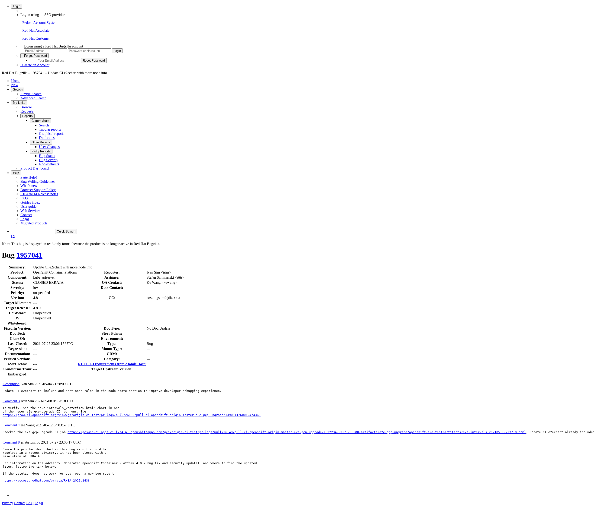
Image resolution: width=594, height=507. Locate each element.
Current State (40, 121)
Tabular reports (50, 129)
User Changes (49, 147)
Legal (24, 219)
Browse (26, 107)
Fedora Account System (38, 23)
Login (16, 6)
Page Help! (28, 177)
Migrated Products (33, 223)
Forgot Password (34, 55)
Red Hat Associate (34, 30)
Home (15, 81)
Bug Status (47, 156)
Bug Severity (48, 160)
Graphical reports (51, 133)
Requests (27, 111)
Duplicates (47, 138)
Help (16, 173)
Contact (26, 215)
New (14, 85)
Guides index (30, 202)
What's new (29, 186)
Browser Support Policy (38, 190)
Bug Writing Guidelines (37, 181)
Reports (27, 116)
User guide (28, 206)
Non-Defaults (49, 164)
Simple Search (31, 94)
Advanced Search (33, 98)
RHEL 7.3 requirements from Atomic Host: (112, 364)
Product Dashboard (34, 168)
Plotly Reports (41, 151)
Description (11, 384)
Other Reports (41, 142)
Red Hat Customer (35, 38)
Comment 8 (11, 442)
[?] (13, 236)
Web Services (30, 211)
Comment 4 (11, 425)
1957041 (29, 255)
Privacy (7, 503)
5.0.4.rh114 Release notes (39, 194)
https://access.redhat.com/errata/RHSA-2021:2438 (46, 480)
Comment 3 (11, 401)
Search (18, 89)
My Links (19, 102)
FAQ (24, 198)
